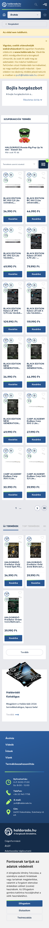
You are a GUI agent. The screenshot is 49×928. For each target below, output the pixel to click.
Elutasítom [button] (24, 910)
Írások (9, 751)
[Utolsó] (44, 508)
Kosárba (12, 219)
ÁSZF (8, 846)
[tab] (10, 527)
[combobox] (19, 164)
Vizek (8, 757)
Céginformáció (12, 841)
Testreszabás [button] (24, 917)
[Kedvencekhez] (20, 174)
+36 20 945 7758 (21, 794)
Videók (9, 745)
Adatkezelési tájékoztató (18, 851)
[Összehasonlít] (20, 178)
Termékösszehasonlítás (19, 764)
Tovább (25, 652)
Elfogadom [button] (24, 903)
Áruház (9, 738)
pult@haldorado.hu (26, 75)
